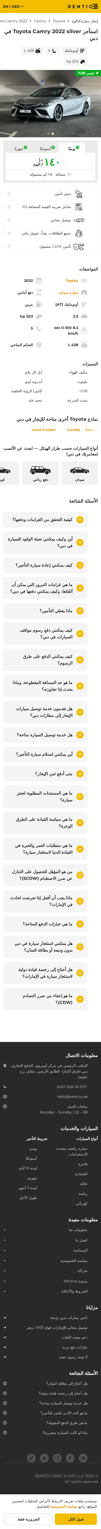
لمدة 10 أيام (28, 1168)
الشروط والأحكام (74, 1291)
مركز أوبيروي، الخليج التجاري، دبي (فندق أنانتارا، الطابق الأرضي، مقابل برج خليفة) (49, 1071)
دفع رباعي (40, 479)
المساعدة (81, 1250)
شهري (32, 1178)
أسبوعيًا (31, 1158)
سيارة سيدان (68, 292)
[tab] (53, 133)
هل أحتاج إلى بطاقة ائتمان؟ (67, 1383)
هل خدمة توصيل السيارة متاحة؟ (63, 1403)
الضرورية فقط (29, 1519)
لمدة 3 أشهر (27, 1187)
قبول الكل (76, 1519)
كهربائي (82, 1203)
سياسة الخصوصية (74, 1260)
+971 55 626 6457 (72, 1086)
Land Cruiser (44, 429)
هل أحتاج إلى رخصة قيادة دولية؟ (63, 1393)
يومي (33, 1148)
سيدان (80, 479)
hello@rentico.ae (72, 1096)
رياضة (83, 1193)
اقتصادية (81, 1173)
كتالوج (76, 21)
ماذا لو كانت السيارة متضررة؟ (65, 1432)
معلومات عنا (78, 1229)
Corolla (73, 429)
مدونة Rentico (76, 1281)
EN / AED (11, 6)
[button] (45, 519)
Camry (40, 21)
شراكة (82, 1270)
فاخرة (83, 1164)
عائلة (84, 1183)
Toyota (59, 21)
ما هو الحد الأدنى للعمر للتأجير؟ (64, 1413)
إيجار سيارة (89, 21)
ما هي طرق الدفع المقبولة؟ (67, 1422)
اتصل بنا (81, 1240)
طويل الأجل (28, 1197)
